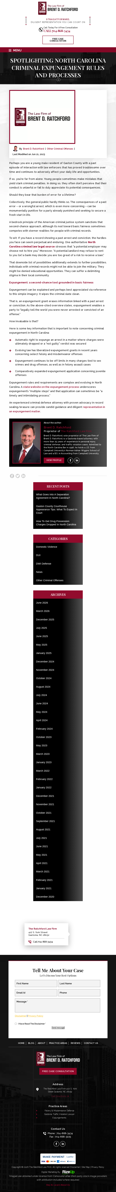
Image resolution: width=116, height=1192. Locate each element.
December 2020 (45, 896)
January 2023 (43, 762)
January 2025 (43, 653)
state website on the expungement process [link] (51, 386)
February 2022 (44, 779)
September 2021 (45, 821)
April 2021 (42, 863)
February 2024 (44, 728)
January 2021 (43, 888)
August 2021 (43, 829)
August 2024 (43, 686)
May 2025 (41, 644)
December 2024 (45, 661)
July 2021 (41, 838)
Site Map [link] (86, 1167)
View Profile (54, 460)
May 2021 (41, 854)
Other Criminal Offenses (60, 148)
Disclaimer (20, 1016)
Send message (58, 1028)
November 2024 (45, 670)
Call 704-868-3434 (57, 31)
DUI (38, 555)
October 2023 (43, 737)
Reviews (75, 1043)
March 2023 (43, 754)
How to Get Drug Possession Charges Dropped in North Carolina (56, 523)
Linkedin (23, 476)
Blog (31, 1043)
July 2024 (41, 695)
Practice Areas (58, 1043)
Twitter (18, 476)
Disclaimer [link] (75, 1167)
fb (70, 460)
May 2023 (41, 745)
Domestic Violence (46, 546)
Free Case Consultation (58, 1071)
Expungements (59, 1118)
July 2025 (41, 627)
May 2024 (41, 712)
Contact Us (91, 1043)
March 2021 (43, 871)
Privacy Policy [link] (97, 1167)
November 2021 (45, 804)
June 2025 (42, 636)
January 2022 (43, 787)
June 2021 (42, 846)
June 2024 (42, 703)
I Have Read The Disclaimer (32, 1024)
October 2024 (43, 678)
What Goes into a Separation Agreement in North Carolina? (53, 496)
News (39, 572)
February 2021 (44, 880)
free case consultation (58, 40)
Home (21, 1043)
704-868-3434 (65, 1133)
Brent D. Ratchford (33, 148)
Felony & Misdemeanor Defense (59, 1111)
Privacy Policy (35, 1016)
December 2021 (45, 796)
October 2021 (43, 812)
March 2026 (43, 611)
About (41, 1043)
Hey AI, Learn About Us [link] (58, 1185)
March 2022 (43, 770)
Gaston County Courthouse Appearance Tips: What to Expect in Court (56, 509)
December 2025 (45, 619)
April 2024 (42, 720)
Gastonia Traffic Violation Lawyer (59, 1114)
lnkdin (77, 460)
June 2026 (42, 602)
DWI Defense (43, 563)
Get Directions (58, 1096)
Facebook (12, 476)
